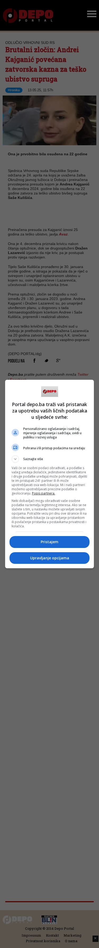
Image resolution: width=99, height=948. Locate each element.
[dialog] (49, 474)
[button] (50, 459)
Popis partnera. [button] (43, 493)
